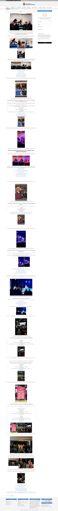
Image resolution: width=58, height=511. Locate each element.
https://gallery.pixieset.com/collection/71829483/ (21, 485)
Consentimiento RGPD (40, 33)
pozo (31, 506)
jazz (32, 78)
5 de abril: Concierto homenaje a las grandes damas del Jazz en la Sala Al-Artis (21, 201)
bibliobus (31, 502)
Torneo (34, 507)
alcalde (31, 501)
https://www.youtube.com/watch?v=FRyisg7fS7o (21, 114)
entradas (28, 228)
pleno (30, 506)
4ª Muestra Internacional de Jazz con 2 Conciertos (21, 402)
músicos (22, 276)
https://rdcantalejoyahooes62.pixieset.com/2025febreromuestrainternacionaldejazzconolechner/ (21, 306)
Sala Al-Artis (31, 181)
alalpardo (28, 78)
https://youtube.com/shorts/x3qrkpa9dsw (21, 75)
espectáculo (31, 504)
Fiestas (37, 504)
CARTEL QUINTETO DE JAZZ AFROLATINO (21, 115)
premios (33, 506)
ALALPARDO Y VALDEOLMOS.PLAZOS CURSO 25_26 (16, 213)
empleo (39, 503)
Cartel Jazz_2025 (21, 421)
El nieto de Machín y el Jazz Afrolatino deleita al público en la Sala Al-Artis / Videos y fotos (21, 31)
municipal (31, 505)
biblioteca (33, 502)
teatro (32, 507)
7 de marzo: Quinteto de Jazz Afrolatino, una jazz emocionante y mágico (21, 98)
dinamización (34, 503)
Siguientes (13, 495)
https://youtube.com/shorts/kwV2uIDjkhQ (21, 76)
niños (39, 505)
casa (34, 502)
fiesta (35, 504)
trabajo (36, 507)
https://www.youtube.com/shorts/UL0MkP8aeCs (21, 173)
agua (33, 500)
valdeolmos (21, 492)
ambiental (33, 501)
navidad (37, 505)
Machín (34, 78)
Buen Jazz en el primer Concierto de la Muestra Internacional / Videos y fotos (21, 296)
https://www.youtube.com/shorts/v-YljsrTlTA (21, 271)
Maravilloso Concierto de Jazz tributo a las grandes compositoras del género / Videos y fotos (21, 148)
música (35, 505)
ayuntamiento (38, 501)
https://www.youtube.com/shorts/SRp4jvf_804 (21, 303)
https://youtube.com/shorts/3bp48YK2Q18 (21, 174)
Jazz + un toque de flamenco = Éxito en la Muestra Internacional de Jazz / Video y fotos (21, 248)
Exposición (33, 504)
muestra (20, 276)
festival (29, 357)
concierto (31, 78)
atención (35, 501)
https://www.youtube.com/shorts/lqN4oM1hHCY (21, 489)
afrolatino (26, 78)
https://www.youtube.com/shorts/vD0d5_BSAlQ (21, 302)
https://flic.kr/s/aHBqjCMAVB (21, 71)
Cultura (20, 78)
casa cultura (37, 502)
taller (30, 507)
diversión (37, 503)
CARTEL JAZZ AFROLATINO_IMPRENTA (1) (27, 213)
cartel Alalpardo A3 (21, 345)
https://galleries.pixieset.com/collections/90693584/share (21, 170)
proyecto (35, 506)
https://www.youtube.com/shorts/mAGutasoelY (21, 490)
